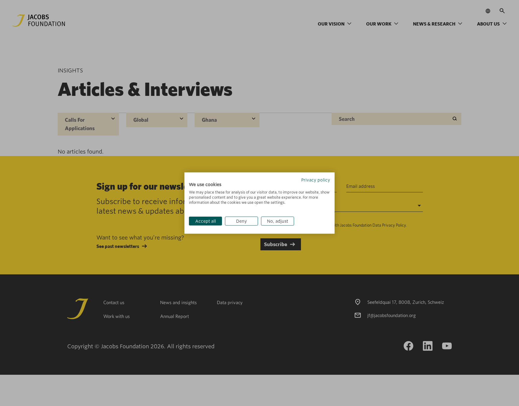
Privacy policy (315, 179)
